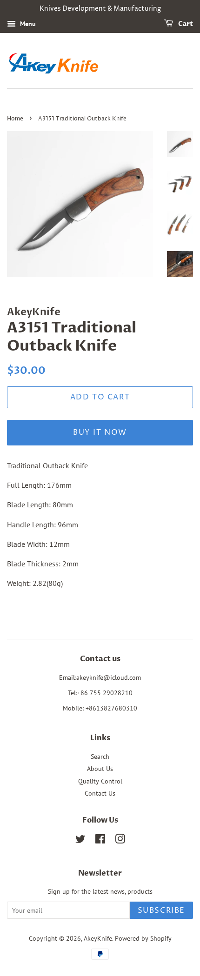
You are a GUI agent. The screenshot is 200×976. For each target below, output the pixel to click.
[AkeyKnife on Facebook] (100, 841)
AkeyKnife (98, 938)
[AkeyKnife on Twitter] (80, 841)
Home (15, 119)
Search (100, 756)
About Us (100, 768)
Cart (185, 24)
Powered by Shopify (143, 938)
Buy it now (100, 432)
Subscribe (161, 910)
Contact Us (100, 793)
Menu (27, 24)
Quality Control (100, 781)
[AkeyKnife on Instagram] (120, 841)
